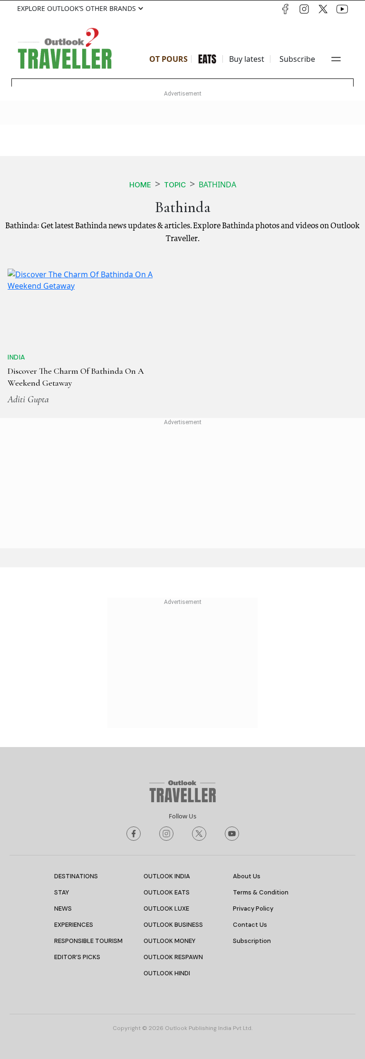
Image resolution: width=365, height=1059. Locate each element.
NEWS (63, 908)
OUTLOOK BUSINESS (173, 925)
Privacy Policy (253, 908)
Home (140, 184)
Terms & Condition (260, 892)
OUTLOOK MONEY (169, 941)
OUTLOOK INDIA (167, 876)
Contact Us (250, 925)
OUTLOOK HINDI (167, 973)
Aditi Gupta (28, 399)
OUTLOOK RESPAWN (173, 957)
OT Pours (168, 59)
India (16, 357)
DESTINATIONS (76, 876)
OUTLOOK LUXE (166, 908)
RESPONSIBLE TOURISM (88, 941)
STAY (61, 892)
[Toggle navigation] (336, 59)
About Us (246, 876)
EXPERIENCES (73, 925)
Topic (175, 184)
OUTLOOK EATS (167, 892)
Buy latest (246, 59)
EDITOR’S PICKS (77, 957)
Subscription (252, 941)
